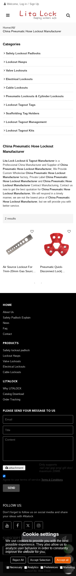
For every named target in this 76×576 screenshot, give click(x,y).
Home (7, 27)
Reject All (18, 560)
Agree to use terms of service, (33, 479)
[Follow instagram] (38, 525)
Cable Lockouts (12, 372)
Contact (7, 333)
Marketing (69, 567)
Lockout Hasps (11, 355)
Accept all (63, 560)
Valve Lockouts (12, 361)
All (12, 27)
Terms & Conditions (52, 479)
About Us (8, 312)
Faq (5, 328)
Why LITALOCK (12, 388)
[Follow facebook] (17, 525)
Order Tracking (11, 399)
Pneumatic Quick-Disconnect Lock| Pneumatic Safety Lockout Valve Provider (55, 269)
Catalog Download (13, 394)
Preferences (51, 567)
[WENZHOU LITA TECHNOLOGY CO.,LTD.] (38, 15)
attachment (16, 467)
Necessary (16, 567)
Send (11, 487)
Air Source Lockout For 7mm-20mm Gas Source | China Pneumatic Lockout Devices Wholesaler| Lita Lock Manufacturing (18, 269)
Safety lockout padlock (16, 350)
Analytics (33, 567)
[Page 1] (35, 283)
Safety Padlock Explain (16, 317)
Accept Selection (40, 560)
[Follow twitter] (28, 525)
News (6, 322)
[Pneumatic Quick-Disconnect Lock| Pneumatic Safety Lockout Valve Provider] (56, 244)
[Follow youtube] (7, 525)
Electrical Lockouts (14, 366)
